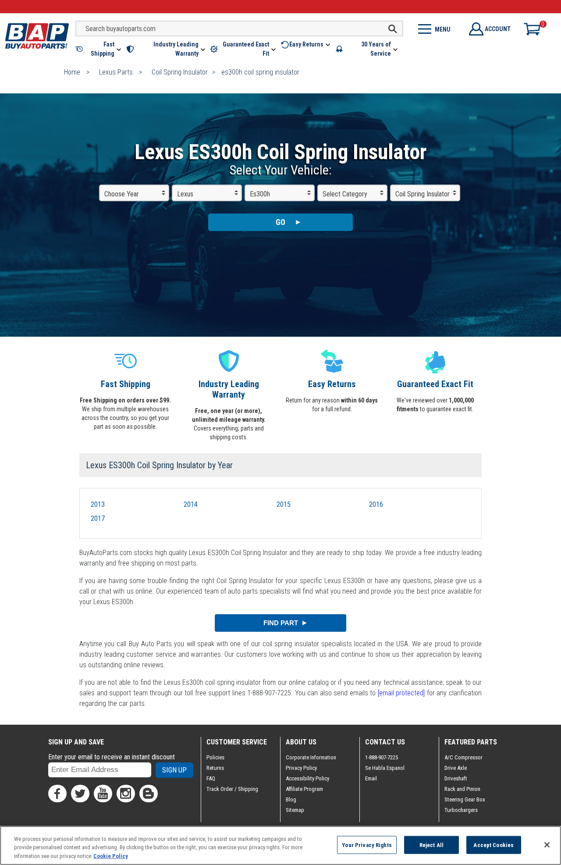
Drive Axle (455, 768)
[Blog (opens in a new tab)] (148, 793)
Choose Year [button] (121, 194)
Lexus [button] (185, 194)
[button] (99, 49)
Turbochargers (461, 810)
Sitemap (295, 810)
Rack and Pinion (462, 789)
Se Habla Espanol (385, 768)
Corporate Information (311, 757)
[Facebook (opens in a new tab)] (57, 793)
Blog (291, 799)
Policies (215, 757)
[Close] (547, 844)
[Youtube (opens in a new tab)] (103, 793)
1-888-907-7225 (381, 757)
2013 (98, 504)
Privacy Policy (301, 768)
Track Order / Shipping (232, 789)
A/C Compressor (463, 757)
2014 (191, 504)
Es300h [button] (260, 194)
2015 (284, 504)
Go (280, 222)
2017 (98, 518)
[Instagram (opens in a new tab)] (126, 793)
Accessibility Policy (307, 778)
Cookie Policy (110, 856)
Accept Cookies (493, 844)
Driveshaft (455, 778)
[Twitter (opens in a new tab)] (80, 793)
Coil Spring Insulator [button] (422, 194)
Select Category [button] (345, 194)
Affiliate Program (304, 789)
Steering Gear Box (464, 799)
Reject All (431, 844)
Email (371, 778)
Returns (215, 768)
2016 (376, 504)
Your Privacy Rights (366, 844)
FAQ (210, 778)
